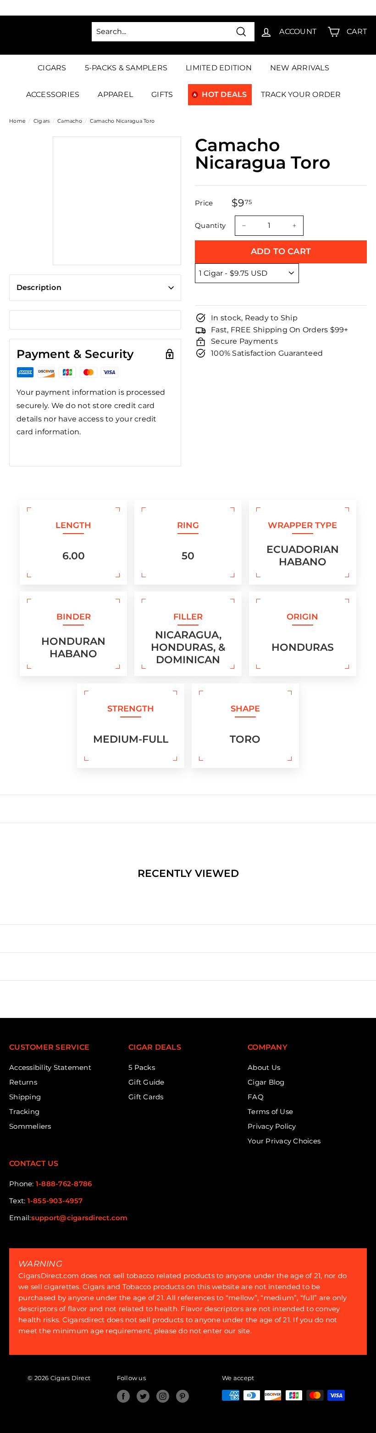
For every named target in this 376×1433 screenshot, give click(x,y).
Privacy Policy (272, 1126)
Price (204, 203)
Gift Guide (146, 1082)
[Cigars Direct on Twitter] (143, 1396)
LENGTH (73, 525)
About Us (264, 1067)
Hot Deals (224, 94)
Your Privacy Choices (284, 1141)
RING (188, 525)
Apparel (115, 94)
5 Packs (141, 1067)
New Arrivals (299, 67)
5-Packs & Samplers (126, 67)
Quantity (210, 225)
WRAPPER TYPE (302, 525)
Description (39, 287)
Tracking (24, 1111)
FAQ (256, 1096)
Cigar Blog (266, 1082)
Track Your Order (301, 94)
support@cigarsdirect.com (79, 1217)
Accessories (53, 94)
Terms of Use (270, 1111)
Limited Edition (219, 67)
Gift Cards (146, 1096)
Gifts (162, 94)
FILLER (188, 617)
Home (17, 121)
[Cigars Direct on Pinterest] (182, 1396)
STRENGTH (130, 709)
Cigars (52, 67)
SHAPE (245, 709)
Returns (23, 1082)
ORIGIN (302, 617)
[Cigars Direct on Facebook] (123, 1396)
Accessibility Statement (50, 1067)
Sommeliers (30, 1126)
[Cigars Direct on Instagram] (162, 1396)
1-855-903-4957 (55, 1200)
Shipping (25, 1096)
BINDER (73, 617)
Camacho (69, 121)
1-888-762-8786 (64, 1183)
